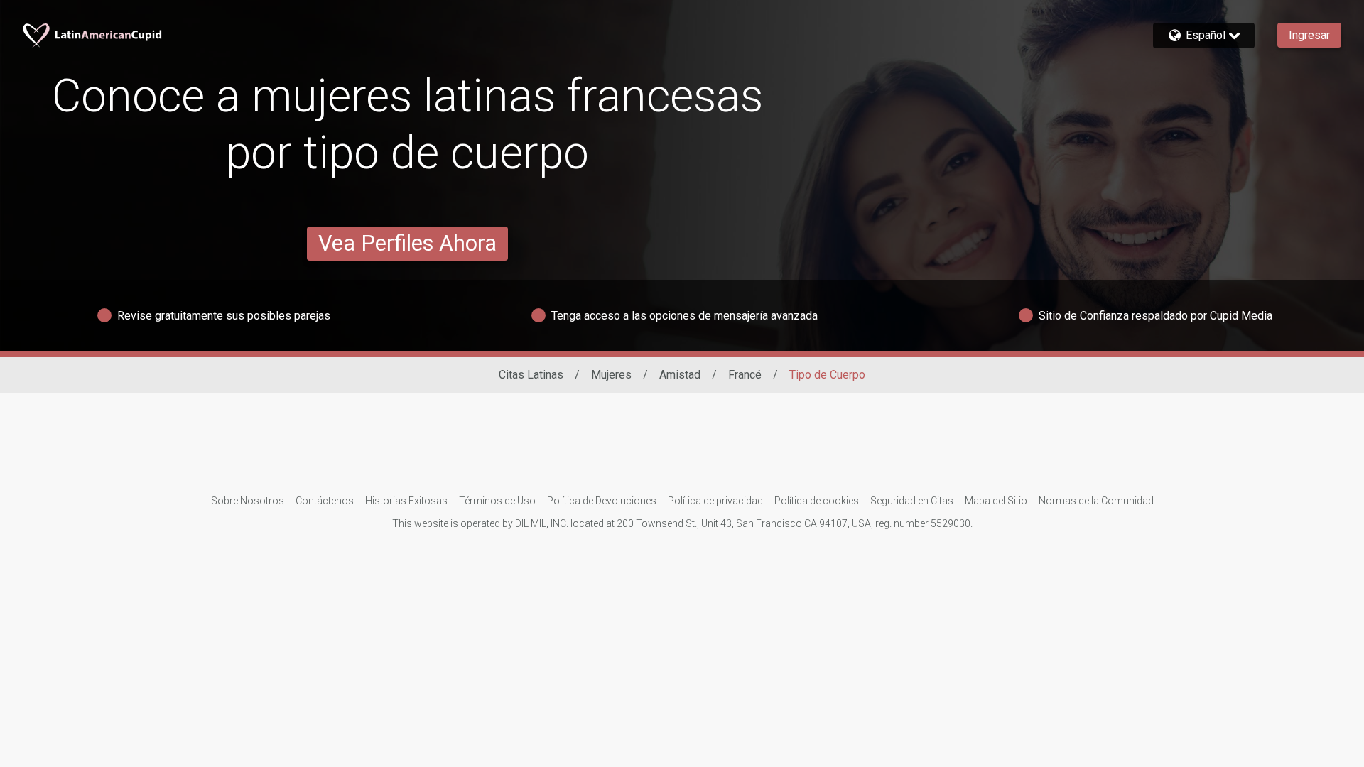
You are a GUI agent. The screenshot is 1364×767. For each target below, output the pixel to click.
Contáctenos (325, 500)
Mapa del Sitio (996, 500)
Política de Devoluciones (601, 500)
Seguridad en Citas (911, 500)
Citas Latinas (531, 374)
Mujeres (611, 374)
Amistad (679, 374)
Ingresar (1309, 35)
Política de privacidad (715, 500)
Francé (745, 374)
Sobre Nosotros (247, 500)
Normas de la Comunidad (1096, 500)
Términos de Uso (497, 500)
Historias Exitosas (406, 500)
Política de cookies (816, 500)
